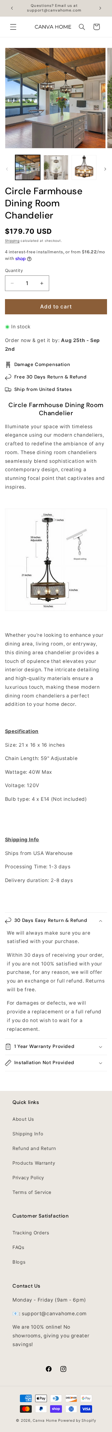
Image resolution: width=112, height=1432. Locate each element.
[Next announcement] (100, 8)
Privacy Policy (28, 1178)
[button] (13, 27)
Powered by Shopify (77, 1420)
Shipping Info (27, 1134)
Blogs (19, 1262)
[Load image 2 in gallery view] (56, 167)
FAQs (18, 1247)
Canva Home (45, 1420)
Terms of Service (32, 1192)
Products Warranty (33, 1163)
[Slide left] (7, 169)
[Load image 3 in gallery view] (84, 167)
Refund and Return (34, 1148)
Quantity (14, 270)
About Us (23, 1119)
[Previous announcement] (12, 8)
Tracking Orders (30, 1233)
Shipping (12, 241)
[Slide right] (105, 169)
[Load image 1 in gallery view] (27, 167)
